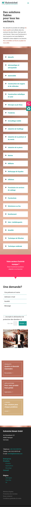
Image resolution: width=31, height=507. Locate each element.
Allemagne (8, 478)
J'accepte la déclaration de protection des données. (13, 318)
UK (6, 482)
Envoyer (22, 323)
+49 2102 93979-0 (15, 449)
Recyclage (8, 468)
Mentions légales (8, 491)
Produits (6, 461)
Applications (7, 392)
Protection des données (10, 494)
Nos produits (8, 373)
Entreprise (7, 459)
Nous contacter (7, 496)
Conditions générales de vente (12, 498)
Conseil (6, 470)
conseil (6, 411)
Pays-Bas (8, 480)
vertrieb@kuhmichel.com (14, 453)
